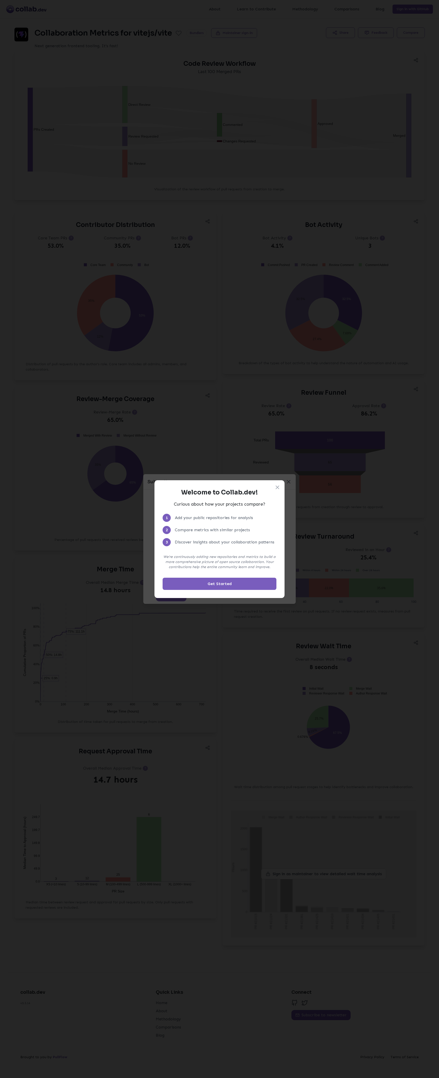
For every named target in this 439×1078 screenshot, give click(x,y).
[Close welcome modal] (277, 487)
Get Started (220, 583)
